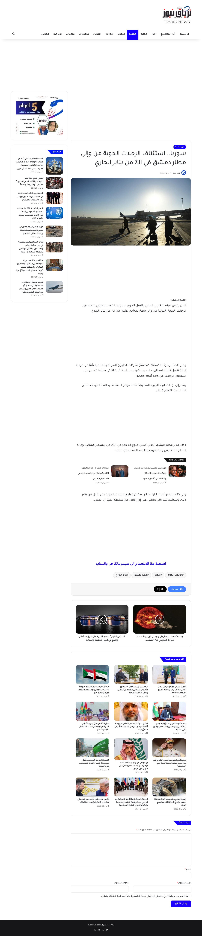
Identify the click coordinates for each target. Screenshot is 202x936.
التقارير (121, 34)
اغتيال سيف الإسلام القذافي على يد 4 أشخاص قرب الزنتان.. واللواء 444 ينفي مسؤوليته (131, 727)
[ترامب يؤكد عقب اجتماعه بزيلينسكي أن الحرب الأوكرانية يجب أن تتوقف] (92, 787)
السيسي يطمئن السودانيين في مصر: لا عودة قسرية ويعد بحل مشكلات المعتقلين (30, 196)
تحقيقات (84, 34)
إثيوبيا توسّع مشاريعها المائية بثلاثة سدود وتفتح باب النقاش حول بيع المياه (170, 802)
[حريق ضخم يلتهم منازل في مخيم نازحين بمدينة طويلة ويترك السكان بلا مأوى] (54, 231)
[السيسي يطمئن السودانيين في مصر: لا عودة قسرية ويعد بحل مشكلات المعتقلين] (54, 198)
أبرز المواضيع (168, 34)
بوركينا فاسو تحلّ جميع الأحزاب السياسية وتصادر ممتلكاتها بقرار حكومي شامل (94, 727)
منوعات (70, 34)
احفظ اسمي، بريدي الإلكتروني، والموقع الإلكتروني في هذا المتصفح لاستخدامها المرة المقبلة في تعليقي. (144, 896)
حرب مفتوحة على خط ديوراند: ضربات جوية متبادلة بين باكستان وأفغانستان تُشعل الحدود (150, 473)
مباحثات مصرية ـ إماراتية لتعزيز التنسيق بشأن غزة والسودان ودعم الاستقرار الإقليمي (93, 473)
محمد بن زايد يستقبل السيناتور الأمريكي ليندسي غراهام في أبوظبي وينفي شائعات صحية (132, 690)
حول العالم (179, 147)
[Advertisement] (101, 64)
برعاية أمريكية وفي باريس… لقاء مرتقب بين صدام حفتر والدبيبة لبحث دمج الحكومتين (169, 763)
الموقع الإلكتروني (121, 883)
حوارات (109, 34)
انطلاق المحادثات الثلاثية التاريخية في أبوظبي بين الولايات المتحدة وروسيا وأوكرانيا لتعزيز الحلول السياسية (131, 802)
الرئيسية (184, 34)
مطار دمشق (140, 575)
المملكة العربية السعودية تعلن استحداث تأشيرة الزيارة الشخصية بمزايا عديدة (94, 763)
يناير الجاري (121, 575)
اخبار (154, 34)
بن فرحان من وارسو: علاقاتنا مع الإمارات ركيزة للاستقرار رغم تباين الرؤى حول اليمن (133, 766)
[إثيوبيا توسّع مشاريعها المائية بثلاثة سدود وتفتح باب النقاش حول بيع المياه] (169, 787)
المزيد (46, 34)
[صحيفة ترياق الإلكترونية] (177, 14)
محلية (144, 34)
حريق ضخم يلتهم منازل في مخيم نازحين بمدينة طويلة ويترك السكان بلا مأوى (31, 230)
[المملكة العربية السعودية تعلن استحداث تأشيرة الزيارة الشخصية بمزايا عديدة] (92, 747)
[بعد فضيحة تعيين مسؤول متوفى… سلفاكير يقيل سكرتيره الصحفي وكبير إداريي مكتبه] (169, 711)
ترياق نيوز (176, 173)
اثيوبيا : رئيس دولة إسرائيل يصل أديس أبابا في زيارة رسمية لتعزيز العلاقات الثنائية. (172, 690)
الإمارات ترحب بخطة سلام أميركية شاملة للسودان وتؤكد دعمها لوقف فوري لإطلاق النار (93, 690)
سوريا (157, 575)
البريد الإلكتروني (184, 883)
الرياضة (57, 34)
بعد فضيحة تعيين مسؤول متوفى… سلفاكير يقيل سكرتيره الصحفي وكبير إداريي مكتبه (169, 727)
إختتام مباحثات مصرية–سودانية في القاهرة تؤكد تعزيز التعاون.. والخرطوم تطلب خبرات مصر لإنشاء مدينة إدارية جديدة (29, 267)
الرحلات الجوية (175, 575)
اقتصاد (97, 34)
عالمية (132, 34)
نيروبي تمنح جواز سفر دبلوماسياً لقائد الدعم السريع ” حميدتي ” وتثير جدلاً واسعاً (29, 181)
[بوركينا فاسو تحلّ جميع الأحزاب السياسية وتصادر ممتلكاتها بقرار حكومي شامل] (92, 711)
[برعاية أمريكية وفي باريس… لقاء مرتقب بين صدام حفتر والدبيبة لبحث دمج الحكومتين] (169, 747)
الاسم (188, 870)
